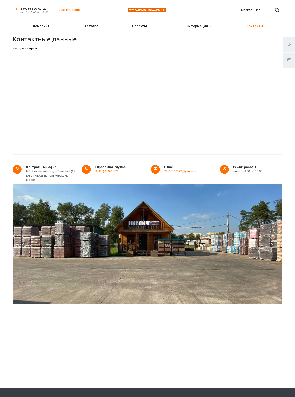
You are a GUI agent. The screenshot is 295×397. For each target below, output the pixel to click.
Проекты (140, 26)
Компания (41, 26)
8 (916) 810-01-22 (34, 8)
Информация (197, 26)
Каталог (91, 26)
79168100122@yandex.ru (181, 171)
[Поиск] (274, 10)
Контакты (255, 26)
